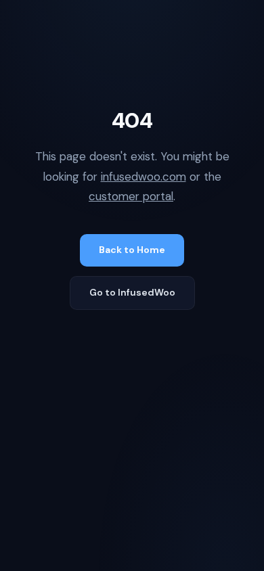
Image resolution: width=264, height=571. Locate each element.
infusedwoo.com (143, 176)
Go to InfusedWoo (132, 292)
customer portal (131, 196)
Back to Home (132, 250)
